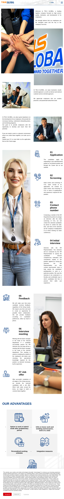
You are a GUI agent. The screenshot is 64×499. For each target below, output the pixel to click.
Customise (26, 494)
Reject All (16, 494)
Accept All (7, 494)
